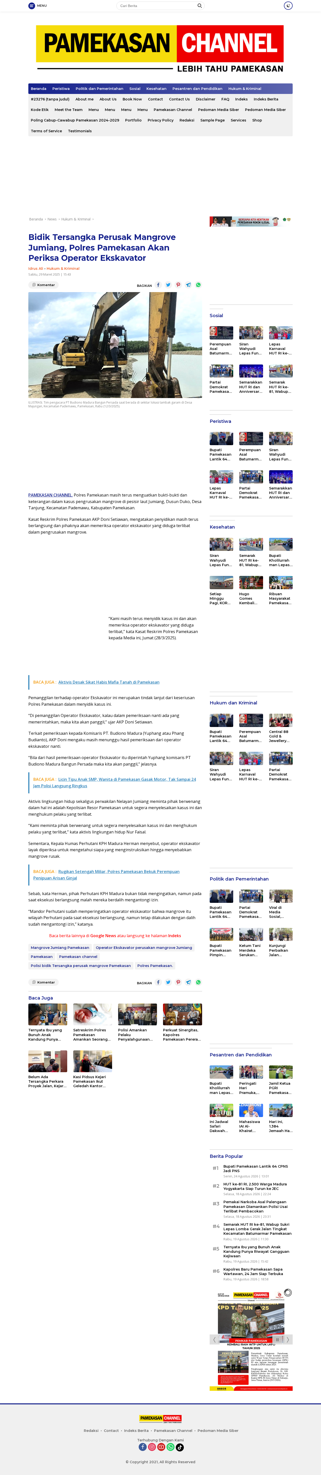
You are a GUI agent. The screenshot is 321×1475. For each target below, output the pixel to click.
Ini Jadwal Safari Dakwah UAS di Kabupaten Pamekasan (220, 1126)
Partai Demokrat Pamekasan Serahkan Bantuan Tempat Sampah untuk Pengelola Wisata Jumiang (220, 387)
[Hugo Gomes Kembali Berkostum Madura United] (251, 582)
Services (238, 120)
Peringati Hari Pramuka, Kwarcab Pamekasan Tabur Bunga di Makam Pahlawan (250, 1088)
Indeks (241, 99)
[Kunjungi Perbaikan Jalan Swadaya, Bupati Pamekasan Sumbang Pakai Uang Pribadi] (281, 934)
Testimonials (80, 131)
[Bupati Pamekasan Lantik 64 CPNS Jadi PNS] (221, 438)
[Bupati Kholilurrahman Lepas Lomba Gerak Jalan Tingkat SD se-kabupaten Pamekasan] (281, 544)
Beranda (38, 88)
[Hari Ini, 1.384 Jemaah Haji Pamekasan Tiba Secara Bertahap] (281, 1110)
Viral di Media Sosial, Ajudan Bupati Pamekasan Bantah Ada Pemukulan (280, 912)
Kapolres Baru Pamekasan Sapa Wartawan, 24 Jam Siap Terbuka (253, 1271)
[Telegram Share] (188, 285)
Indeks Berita (266, 99)
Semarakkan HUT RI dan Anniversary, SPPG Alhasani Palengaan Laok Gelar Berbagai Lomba (250, 387)
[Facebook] (143, 1447)
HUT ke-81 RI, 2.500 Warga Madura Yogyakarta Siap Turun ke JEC (255, 1186)
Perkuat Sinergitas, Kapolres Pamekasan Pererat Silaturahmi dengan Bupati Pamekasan (181, 1035)
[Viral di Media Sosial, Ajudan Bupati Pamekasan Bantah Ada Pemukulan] (281, 896)
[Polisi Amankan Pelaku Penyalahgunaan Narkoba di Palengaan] (137, 1014)
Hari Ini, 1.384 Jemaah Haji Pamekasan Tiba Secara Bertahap (280, 1126)
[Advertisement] (160, 176)
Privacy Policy (161, 120)
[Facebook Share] (158, 285)
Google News (103, 935)
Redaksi (187, 120)
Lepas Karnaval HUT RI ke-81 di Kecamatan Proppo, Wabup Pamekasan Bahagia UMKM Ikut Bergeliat (281, 349)
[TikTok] (180, 1447)
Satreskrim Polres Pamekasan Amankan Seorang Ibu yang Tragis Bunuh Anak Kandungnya (90, 1035)
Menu (94, 109)
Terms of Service (46, 131)
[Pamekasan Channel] (160, 49)
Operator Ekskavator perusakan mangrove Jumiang (144, 947)
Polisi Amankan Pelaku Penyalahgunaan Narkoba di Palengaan (134, 1035)
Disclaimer (205, 99)
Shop (257, 120)
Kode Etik (40, 109)
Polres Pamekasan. (155, 965)
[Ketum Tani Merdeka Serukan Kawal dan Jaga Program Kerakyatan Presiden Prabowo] (251, 934)
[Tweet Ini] (168, 285)
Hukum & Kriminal (244, 88)
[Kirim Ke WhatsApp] (198, 285)
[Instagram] (152, 1447)
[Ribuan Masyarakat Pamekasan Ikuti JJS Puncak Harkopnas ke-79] (281, 582)
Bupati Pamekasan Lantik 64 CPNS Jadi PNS (220, 454)
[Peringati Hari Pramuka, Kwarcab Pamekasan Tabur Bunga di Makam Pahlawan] (251, 1072)
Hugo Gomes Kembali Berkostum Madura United (249, 598)
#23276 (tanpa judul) (50, 99)
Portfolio (133, 120)
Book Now (132, 99)
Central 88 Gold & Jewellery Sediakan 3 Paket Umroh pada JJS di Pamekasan (280, 736)
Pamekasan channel (78, 956)
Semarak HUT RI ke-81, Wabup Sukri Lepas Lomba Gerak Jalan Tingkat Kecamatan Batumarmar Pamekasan (280, 387)
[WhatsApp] (171, 1447)
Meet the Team (69, 109)
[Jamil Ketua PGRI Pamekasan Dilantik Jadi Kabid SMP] (281, 1072)
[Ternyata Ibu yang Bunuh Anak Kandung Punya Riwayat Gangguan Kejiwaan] (47, 1014)
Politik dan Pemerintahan (99, 88)
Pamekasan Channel (173, 109)
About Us (108, 99)
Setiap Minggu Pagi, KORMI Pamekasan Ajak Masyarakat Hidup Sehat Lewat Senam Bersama (221, 598)
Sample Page (212, 120)
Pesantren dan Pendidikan (197, 88)
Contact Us (179, 99)
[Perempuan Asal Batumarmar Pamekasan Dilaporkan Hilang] (221, 332)
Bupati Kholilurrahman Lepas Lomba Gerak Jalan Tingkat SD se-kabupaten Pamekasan (280, 560)
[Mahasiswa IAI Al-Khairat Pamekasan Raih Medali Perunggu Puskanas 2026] (251, 1110)
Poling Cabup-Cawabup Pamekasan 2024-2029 (75, 120)
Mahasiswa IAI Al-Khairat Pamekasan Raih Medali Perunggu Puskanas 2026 (250, 1126)
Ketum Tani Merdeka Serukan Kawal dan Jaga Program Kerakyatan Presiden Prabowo (250, 950)
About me (84, 99)
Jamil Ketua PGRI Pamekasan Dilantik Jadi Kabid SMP (280, 1088)
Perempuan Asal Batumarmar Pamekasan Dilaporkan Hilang (221, 349)
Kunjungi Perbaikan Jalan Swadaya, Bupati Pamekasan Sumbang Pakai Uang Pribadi (280, 950)
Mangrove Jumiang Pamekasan (60, 947)
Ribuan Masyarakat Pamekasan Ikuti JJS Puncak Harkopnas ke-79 (280, 598)
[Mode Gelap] (288, 6)
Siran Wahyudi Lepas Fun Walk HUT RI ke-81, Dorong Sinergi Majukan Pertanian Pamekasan (250, 349)
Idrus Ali (35, 268)
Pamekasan (42, 956)
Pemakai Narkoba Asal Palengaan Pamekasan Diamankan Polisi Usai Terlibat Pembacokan (255, 1206)
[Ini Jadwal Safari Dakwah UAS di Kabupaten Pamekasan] (221, 1110)
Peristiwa (61, 88)
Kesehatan (156, 88)
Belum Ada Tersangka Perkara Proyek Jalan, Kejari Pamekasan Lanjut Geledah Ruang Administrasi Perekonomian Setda (46, 1081)
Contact (155, 99)
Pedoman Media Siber (218, 109)
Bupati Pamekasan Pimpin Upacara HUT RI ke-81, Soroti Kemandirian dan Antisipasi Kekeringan (220, 950)
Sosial (134, 88)
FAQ (225, 99)
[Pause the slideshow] (277, 1339)
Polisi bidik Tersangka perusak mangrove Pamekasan (81, 965)
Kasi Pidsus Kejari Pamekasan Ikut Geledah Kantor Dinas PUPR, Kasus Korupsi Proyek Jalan (90, 1081)
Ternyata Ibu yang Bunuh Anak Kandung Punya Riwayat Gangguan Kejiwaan (46, 1035)
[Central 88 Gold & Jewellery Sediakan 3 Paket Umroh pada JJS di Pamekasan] (281, 720)
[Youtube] (161, 1447)
